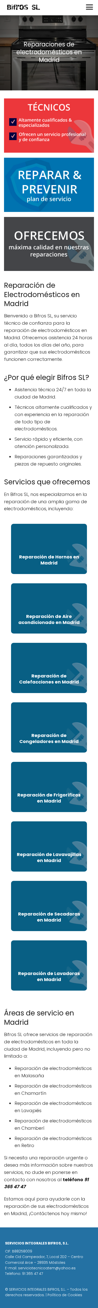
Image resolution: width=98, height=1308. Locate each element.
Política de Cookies (64, 1294)
